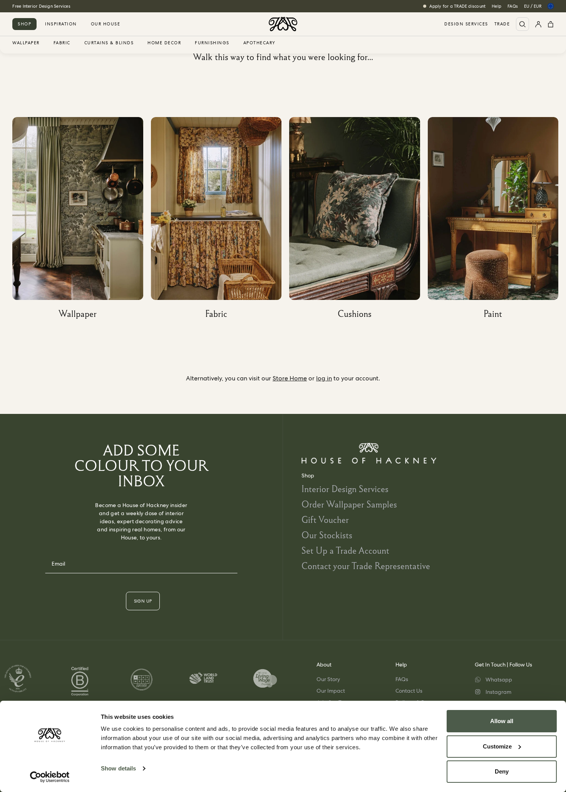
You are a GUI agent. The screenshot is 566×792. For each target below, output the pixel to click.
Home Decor (164, 43)
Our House (106, 24)
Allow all (501, 721)
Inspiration (61, 24)
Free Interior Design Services (41, 6)
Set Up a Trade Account (345, 550)
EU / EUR (532, 6)
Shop (24, 24)
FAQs (512, 6)
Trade (502, 24)
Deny (502, 771)
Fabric (62, 43)
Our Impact (330, 690)
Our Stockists (326, 535)
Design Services (466, 24)
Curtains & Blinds (109, 43)
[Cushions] (358, 221)
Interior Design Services (344, 488)
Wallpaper (26, 43)
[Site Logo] (283, 24)
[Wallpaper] (81, 221)
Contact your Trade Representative (365, 565)
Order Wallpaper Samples (349, 504)
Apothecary (259, 43)
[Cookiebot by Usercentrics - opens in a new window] (50, 777)
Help (496, 6)
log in (324, 378)
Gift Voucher (325, 519)
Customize (497, 746)
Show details (118, 768)
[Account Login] (538, 24)
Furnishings (212, 43)
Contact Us (408, 690)
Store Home (290, 378)
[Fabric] (220, 221)
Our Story (328, 679)
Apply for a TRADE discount (457, 6)
